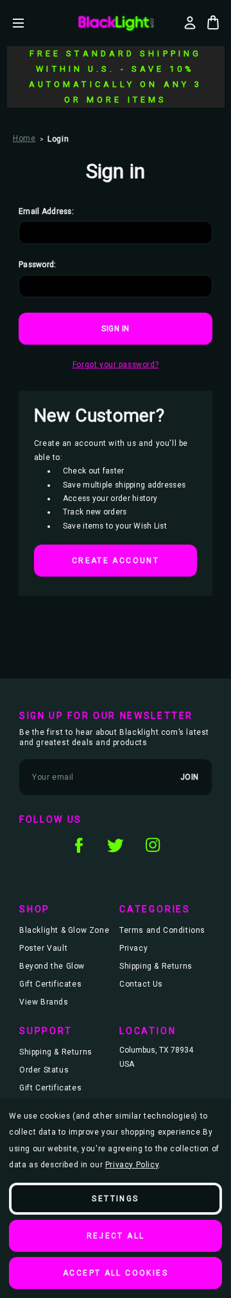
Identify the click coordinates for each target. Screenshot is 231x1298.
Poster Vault (43, 948)
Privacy (133, 948)
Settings (115, 1198)
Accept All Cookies (115, 1273)
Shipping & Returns (156, 966)
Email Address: (46, 211)
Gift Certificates (50, 984)
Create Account (115, 560)
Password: (37, 264)
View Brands (44, 1002)
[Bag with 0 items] (213, 22)
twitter (115, 845)
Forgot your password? (116, 364)
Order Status (44, 1069)
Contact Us (141, 984)
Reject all (116, 1235)
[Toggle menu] (28, 23)
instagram (153, 845)
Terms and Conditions (162, 930)
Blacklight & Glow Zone (64, 930)
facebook (78, 845)
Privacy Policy (131, 1164)
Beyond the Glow (52, 966)
